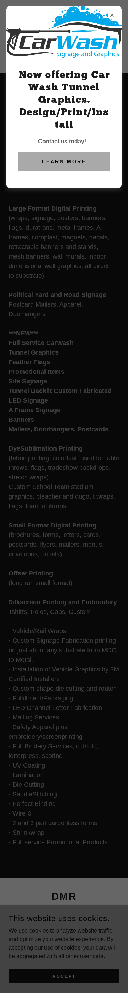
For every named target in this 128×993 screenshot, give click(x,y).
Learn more (64, 161)
